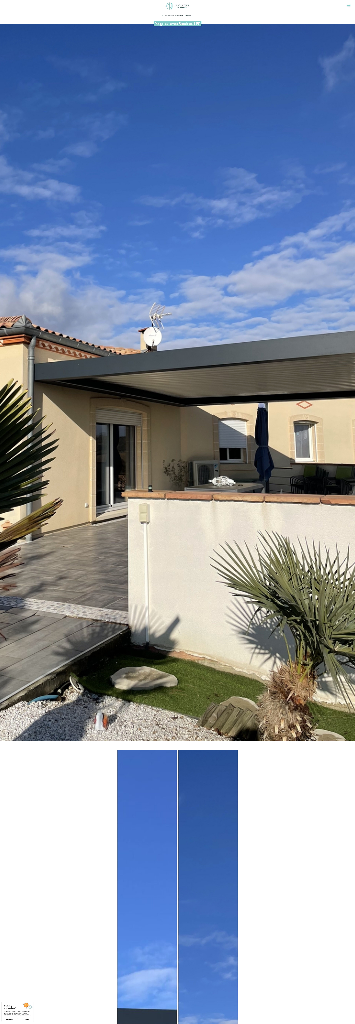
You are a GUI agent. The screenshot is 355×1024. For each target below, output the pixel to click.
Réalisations (171, 15)
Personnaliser (9, 1019)
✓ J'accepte (26, 1019)
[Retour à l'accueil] (177, 6)
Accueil (164, 15)
